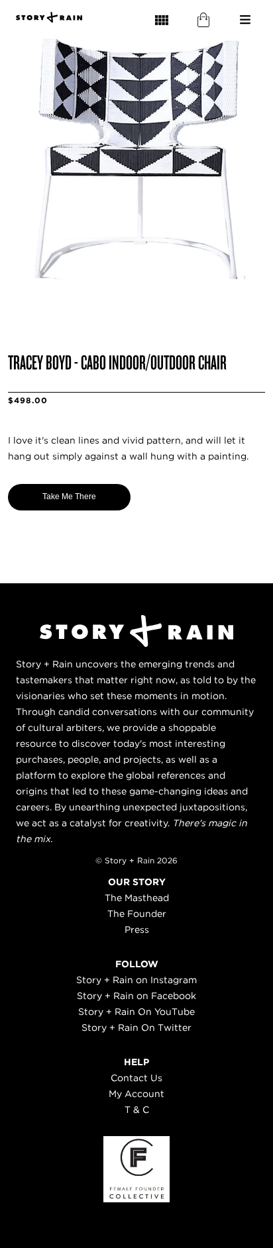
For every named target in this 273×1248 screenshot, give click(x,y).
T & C (137, 1109)
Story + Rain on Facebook (136, 995)
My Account (136, 1093)
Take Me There (69, 496)
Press (137, 929)
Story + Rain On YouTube (136, 1011)
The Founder (136, 913)
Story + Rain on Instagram (136, 980)
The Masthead (137, 897)
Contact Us (136, 1078)
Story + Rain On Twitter (136, 1027)
